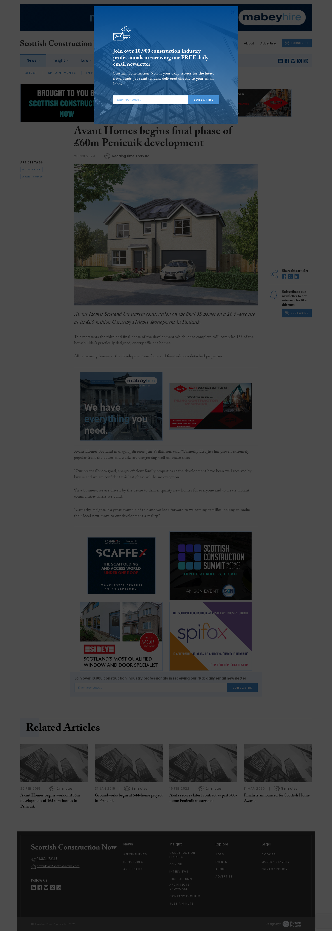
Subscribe (203, 100)
